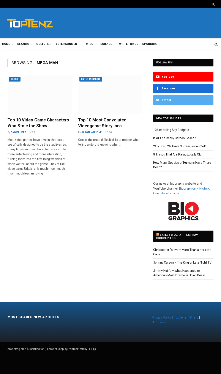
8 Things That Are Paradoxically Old (177, 154)
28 (110, 132)
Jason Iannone (91, 132)
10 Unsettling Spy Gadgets (171, 130)
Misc (89, 44)
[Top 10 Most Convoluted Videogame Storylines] (110, 94)
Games (15, 79)
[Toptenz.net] (29, 23)
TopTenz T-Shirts (186, 317)
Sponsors (149, 44)
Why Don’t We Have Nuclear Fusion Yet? (180, 146)
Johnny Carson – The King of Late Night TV (182, 262)
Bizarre (23, 44)
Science (106, 44)
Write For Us (128, 44)
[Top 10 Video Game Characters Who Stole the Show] (40, 94)
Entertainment (67, 44)
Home (6, 44)
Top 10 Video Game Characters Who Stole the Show (38, 122)
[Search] (213, 4)
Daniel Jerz (19, 132)
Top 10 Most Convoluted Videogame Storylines (102, 122)
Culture (42, 44)
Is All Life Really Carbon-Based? (174, 138)
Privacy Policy (161, 317)
